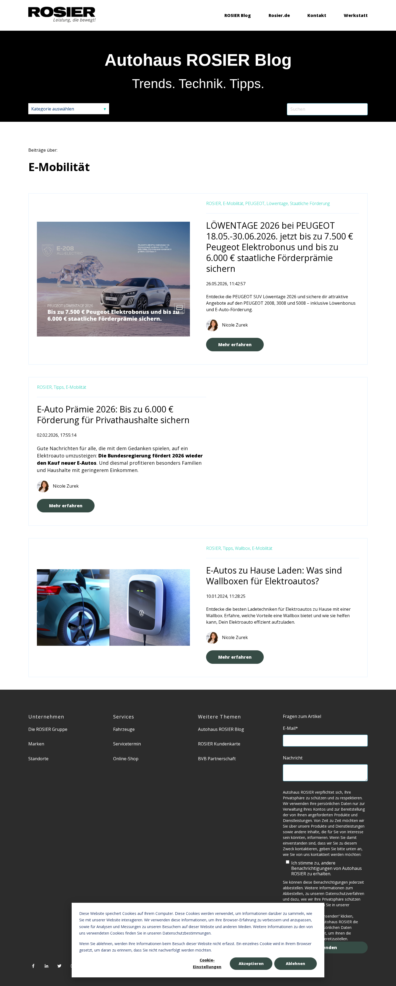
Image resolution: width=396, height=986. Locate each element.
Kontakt (316, 15)
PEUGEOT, (255, 203)
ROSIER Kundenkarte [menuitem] (219, 744)
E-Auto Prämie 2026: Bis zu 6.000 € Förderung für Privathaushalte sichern (113, 414)
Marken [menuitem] (36, 744)
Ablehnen (295, 963)
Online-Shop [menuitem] (125, 759)
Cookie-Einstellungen (207, 963)
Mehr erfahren (235, 345)
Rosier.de (279, 15)
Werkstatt (356, 15)
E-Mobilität (76, 387)
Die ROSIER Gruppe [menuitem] (47, 729)
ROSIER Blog (237, 15)
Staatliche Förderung (310, 203)
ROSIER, (214, 203)
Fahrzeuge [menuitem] (124, 729)
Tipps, (59, 387)
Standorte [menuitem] (38, 759)
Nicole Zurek (235, 325)
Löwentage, (277, 203)
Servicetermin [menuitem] (127, 744)
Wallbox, (243, 548)
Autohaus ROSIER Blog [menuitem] (221, 729)
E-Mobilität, (233, 203)
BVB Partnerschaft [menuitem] (217, 759)
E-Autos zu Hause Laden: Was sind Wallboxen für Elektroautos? (274, 575)
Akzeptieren (251, 963)
